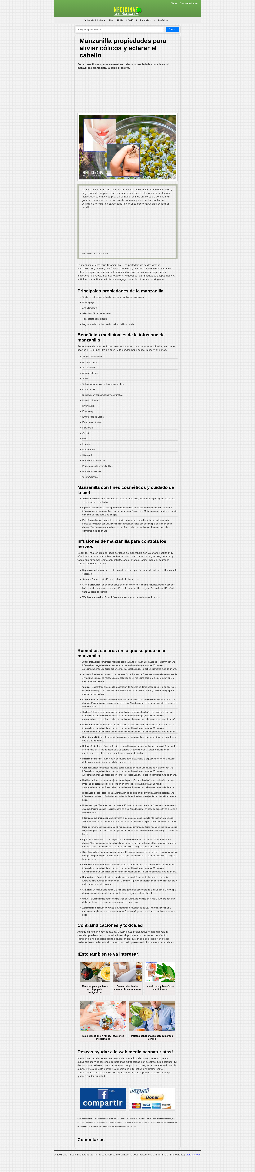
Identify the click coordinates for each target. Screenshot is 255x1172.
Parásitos (163, 20)
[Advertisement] (127, 91)
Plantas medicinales (189, 3)
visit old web (193, 1154)
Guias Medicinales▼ (95, 20)
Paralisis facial (147, 20)
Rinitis (119, 20)
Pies (111, 20)
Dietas (174, 3)
